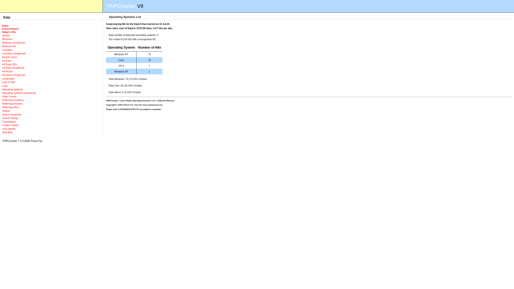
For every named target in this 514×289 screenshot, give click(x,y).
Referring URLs (10, 107)
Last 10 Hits (8, 82)
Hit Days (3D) (9, 64)
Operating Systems (12, 89)
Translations (9, 121)
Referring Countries (13, 100)
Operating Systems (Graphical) (19, 93)
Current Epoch (10, 28)
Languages (8, 78)
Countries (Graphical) (14, 53)
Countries (7, 50)
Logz (5, 85)
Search (6, 111)
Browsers (7, 39)
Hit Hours (7, 71)
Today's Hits (9, 32)
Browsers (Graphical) (13, 42)
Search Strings (10, 118)
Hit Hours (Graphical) (13, 75)
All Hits (6, 35)
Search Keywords (11, 114)
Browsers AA (9, 46)
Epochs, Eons (9, 57)
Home (5, 25)
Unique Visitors (10, 125)
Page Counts (9, 96)
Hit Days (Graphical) (13, 67)
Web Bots (7, 132)
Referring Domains (12, 103)
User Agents (8, 128)
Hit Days (6, 60)
